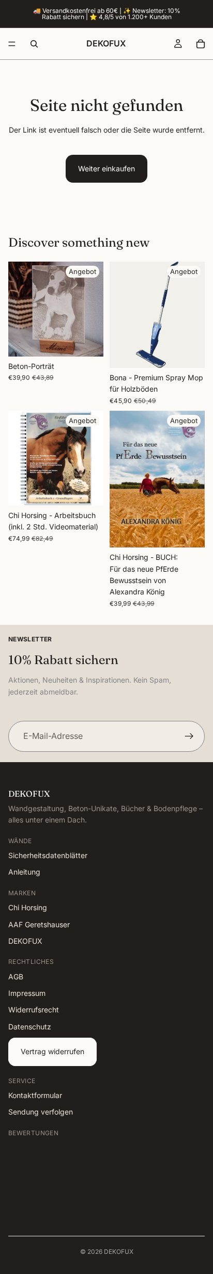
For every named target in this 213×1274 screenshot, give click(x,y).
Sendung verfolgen (40, 1112)
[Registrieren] (189, 736)
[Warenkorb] (200, 44)
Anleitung (24, 872)
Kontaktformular (35, 1095)
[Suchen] (34, 44)
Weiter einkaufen (106, 168)
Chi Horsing (27, 908)
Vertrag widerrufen (52, 1051)
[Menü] (12, 44)
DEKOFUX (25, 941)
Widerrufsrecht (33, 1010)
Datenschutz (29, 1026)
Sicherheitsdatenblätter (47, 855)
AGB (15, 976)
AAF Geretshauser (39, 924)
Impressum (26, 993)
